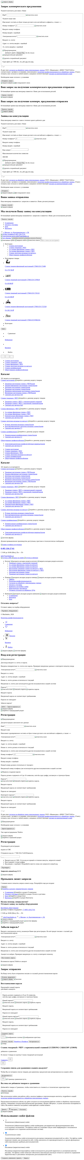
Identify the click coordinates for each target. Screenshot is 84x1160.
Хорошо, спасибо (7, 95)
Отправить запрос (7, 81)
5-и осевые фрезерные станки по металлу (23, 567)
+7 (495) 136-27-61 (28, 910)
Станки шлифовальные (13, 368)
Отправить (5, 191)
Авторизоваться (34, 1041)
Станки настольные (16, 246)
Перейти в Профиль (21, 1041)
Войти (10, 647)
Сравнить (4, 1060)
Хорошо (4, 887)
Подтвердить (6, 867)
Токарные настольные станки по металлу (23, 574)
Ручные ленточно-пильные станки (19, 424)
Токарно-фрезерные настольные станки (21, 385)
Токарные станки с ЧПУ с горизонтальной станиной (23, 401)
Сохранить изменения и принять (12, 1158)
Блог (6, 226)
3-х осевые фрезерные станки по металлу (23, 565)
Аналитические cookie (13, 1135)
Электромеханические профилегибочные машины (25, 444)
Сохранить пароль (7, 1033)
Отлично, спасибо (7, 1041)
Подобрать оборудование (9, 908)
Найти (3, 329)
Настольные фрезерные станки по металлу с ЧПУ (26, 570)
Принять (4, 1109)
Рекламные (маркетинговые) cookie (17, 1147)
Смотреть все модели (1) (13, 437)
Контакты (8, 228)
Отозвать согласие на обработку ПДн (22, 590)
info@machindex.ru (7, 556)
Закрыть (26, 1158)
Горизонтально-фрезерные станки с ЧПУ (19, 416)
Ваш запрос (6, 150)
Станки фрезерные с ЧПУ (14, 364)
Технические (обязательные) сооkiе (17, 1122)
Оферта (11, 579)
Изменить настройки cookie (18, 586)
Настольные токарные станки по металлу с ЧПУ (26, 568)
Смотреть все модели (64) (14, 405)
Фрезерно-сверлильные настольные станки (22, 391)
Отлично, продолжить (8, 977)
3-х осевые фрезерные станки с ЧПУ (22, 249)
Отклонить (23, 1109)
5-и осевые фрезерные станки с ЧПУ (22, 251)
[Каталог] (7, 635)
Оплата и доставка (11, 225)
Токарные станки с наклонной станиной (23, 563)
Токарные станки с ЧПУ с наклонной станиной (24, 403)
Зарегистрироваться (13, 707)
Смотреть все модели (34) (14, 395)
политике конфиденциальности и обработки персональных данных (24, 1098)
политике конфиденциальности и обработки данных (56, 72)
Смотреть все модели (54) (14, 418)
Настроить (14, 1109)
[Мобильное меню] (7, 356)
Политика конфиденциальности (20, 581)
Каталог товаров (27, 889)
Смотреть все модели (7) (13, 428)
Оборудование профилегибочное (20, 255)
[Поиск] (3, 356)
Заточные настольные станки (17, 387)
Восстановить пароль (8, 958)
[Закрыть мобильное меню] (12, 356)
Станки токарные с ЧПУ (17, 247)
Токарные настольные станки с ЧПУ (20, 384)
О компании (9, 223)
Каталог (12, 636)
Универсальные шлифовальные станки (21, 435)
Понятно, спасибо (7, 109)
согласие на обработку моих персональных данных (27, 70)
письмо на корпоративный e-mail (60, 74)
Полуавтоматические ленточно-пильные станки (24, 426)
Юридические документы (18, 588)
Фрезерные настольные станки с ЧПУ (20, 393)
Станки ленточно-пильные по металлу (22, 253)
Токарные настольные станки (17, 389)
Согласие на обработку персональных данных (25, 583)
